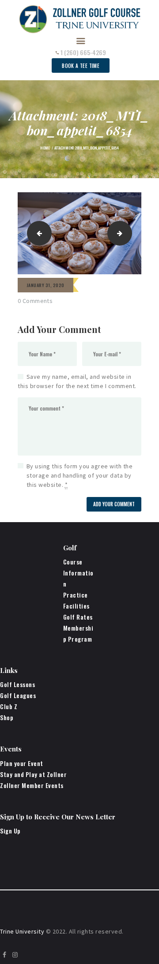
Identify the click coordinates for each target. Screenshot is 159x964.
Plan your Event (21, 763)
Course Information (78, 572)
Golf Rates (78, 616)
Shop (6, 717)
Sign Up (10, 830)
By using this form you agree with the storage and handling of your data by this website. (79, 475)
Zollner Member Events (32, 785)
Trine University (22, 931)
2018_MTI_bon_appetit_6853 (37, 233)
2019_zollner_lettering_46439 (128, 233)
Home (45, 147)
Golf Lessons (17, 684)
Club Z (8, 706)
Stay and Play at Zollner (33, 774)
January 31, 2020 (45, 285)
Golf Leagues (18, 695)
